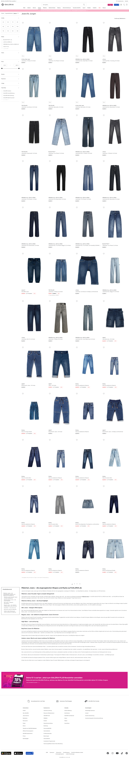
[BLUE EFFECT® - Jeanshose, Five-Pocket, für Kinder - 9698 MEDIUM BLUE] (61, 132)
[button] (9, 1)
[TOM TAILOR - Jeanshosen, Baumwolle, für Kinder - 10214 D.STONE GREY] (34, 132)
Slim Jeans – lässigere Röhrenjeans (8, 603)
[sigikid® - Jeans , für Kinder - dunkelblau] (61, 364)
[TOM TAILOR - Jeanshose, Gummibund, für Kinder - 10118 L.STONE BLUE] (34, 86)
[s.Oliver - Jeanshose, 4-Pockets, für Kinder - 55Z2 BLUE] (115, 132)
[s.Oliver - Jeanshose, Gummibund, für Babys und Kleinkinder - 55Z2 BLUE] (88, 270)
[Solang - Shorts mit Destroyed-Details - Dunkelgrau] (115, 549)
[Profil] (121, 5)
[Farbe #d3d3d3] (6, 56)
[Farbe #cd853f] (12, 56)
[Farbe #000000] (3, 56)
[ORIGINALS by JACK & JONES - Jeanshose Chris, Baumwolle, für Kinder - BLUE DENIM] (34, 224)
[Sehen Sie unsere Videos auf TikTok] (122, 753)
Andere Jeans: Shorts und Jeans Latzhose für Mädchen (10, 612)
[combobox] (120, 18)
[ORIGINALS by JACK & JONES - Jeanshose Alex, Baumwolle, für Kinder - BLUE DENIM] (115, 178)
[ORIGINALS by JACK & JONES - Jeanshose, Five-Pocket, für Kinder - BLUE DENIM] (88, 178)
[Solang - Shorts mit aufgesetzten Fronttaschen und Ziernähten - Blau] (88, 503)
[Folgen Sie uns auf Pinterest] (126, 753)
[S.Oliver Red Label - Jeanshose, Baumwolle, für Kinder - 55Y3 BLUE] (88, 86)
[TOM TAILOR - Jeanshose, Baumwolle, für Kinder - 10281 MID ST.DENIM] (61, 86)
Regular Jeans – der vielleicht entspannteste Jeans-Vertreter (10, 606)
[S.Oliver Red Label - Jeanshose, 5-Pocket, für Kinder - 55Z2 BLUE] (34, 39)
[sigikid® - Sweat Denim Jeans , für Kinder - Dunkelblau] (34, 364)
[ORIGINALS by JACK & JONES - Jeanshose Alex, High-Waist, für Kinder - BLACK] (88, 39)
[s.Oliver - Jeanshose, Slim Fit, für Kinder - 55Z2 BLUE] (34, 318)
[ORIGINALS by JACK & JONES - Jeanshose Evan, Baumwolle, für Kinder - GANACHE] (115, 86)
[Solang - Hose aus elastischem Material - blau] (115, 364)
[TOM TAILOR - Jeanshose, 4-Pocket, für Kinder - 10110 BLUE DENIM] (61, 270)
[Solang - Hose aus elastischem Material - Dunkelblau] (88, 364)
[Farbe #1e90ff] (15, 56)
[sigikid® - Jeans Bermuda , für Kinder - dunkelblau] (115, 318)
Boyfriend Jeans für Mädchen (10, 609)
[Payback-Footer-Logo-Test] (30, 753)
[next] (80, 584)
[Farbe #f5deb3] (9, 56)
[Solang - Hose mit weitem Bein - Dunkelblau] (34, 457)
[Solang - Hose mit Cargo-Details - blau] (34, 410)
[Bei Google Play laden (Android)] (6, 753)
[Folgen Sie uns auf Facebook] (107, 753)
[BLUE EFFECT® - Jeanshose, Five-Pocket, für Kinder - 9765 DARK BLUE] (115, 224)
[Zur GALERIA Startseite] (7, 4)
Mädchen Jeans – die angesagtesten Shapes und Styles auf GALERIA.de (9, 594)
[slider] (1, 68)
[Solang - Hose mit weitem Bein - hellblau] (61, 503)
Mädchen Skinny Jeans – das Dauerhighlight (10, 600)
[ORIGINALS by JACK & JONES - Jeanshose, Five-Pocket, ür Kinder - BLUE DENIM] (34, 178)
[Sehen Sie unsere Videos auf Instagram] (112, 753)
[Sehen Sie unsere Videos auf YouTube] (117, 753)
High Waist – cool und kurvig (10, 607)
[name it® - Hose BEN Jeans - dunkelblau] (34, 270)
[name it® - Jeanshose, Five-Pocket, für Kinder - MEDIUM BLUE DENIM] (61, 39)
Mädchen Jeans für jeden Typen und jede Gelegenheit (10, 598)
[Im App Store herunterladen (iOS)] (18, 753)
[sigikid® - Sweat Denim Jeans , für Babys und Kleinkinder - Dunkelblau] (115, 410)
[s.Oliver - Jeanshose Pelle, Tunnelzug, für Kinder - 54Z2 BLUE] (115, 39)
